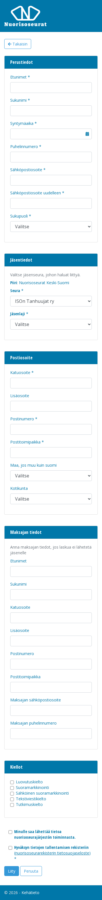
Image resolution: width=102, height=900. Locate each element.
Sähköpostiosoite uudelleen (35, 192)
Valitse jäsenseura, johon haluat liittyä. (45, 274)
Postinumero (22, 418)
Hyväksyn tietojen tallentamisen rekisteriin (51, 847)
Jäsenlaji (17, 313)
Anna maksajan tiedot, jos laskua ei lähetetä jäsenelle (51, 549)
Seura (15, 290)
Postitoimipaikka (25, 442)
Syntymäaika (21, 123)
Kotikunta (19, 488)
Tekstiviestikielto (31, 798)
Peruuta (31, 871)
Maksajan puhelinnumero (33, 723)
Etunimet (18, 77)
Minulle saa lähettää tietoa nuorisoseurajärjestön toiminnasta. (45, 834)
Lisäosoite (19, 395)
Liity (11, 871)
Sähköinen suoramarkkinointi (42, 793)
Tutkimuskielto (29, 804)
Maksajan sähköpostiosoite (35, 700)
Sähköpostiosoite (26, 169)
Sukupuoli (19, 216)
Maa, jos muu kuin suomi (33, 465)
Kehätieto (30, 892)
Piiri (13, 282)
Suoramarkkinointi (32, 787)
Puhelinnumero (24, 146)
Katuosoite (20, 372)
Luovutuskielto (29, 781)
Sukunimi (18, 100)
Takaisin (19, 44)
